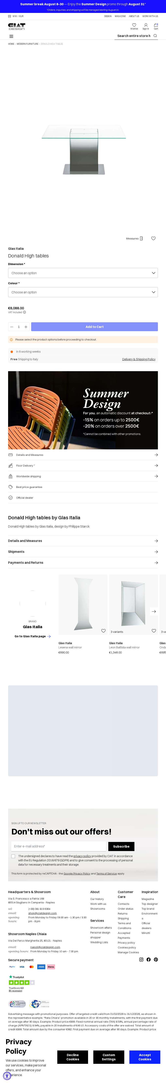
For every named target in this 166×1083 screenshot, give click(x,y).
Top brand (148, 908)
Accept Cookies (144, 1057)
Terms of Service (106, 873)
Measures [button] (132, 238)
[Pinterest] (156, 973)
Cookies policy (127, 947)
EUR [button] (21, 16)
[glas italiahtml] (33, 604)
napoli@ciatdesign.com (45, 947)
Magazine (120, 16)
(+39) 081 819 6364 (39, 908)
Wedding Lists (99, 942)
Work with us (98, 903)
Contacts (123, 903)
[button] (15, 16)
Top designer (150, 903)
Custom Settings (109, 1057)
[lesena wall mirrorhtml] (83, 605)
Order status (125, 908)
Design (108, 16)
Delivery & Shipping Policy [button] (138, 359)
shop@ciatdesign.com (42, 913)
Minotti (146, 932)
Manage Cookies (128, 952)
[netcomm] (17, 1004)
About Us (134, 16)
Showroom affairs (101, 927)
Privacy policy (126, 942)
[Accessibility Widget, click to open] (7, 1076)
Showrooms (97, 908)
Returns (122, 913)
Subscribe (121, 846)
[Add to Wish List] (153, 238)
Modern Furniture (27, 44)
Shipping (123, 918)
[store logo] (16, 26)
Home (11, 44)
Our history (97, 899)
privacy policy (82, 856)
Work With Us (150, 16)
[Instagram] (141, 973)
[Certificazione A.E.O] (39, 1004)
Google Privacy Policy (77, 873)
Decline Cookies (72, 1057)
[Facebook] (149, 973)
